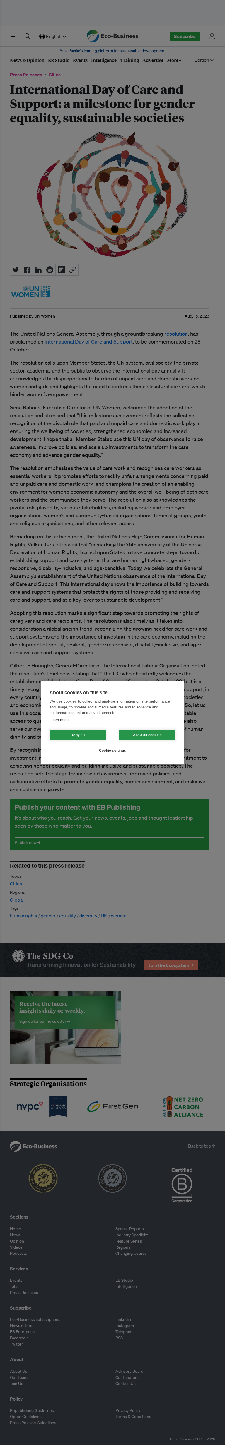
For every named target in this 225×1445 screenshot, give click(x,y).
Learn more (59, 720)
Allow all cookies (147, 735)
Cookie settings (112, 751)
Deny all (78, 735)
